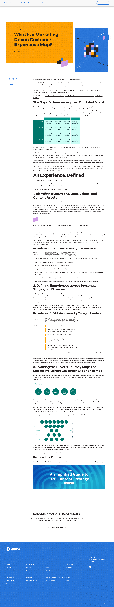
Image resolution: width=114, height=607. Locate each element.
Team (47, 564)
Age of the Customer (58, 170)
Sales (27, 584)
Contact (68, 577)
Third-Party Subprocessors (92, 603)
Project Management (31, 580)
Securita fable (53, 240)
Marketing (29, 577)
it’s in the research (66, 453)
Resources (31, 2)
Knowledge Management (32, 574)
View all (8, 584)
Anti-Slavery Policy (103, 603)
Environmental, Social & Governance (55, 577)
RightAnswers (9, 577)
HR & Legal (29, 567)
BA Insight (9, 564)
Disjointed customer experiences (44, 79)
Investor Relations (50, 580)
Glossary (68, 574)
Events (68, 561)
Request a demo (103, 3)
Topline (11, 85)
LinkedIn (90, 567)
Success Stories (70, 564)
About (47, 561)
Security (48, 571)
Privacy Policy (81, 603)
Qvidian (8, 574)
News (67, 571)
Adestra (8, 561)
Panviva (8, 571)
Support (68, 580)
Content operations (20, 29)
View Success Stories (57, 527)
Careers (48, 567)
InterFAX (8, 567)
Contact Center (30, 564)
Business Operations (31, 561)
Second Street (10, 580)
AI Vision (48, 574)
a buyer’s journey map (53, 107)
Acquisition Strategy (51, 584)
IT (26, 571)
